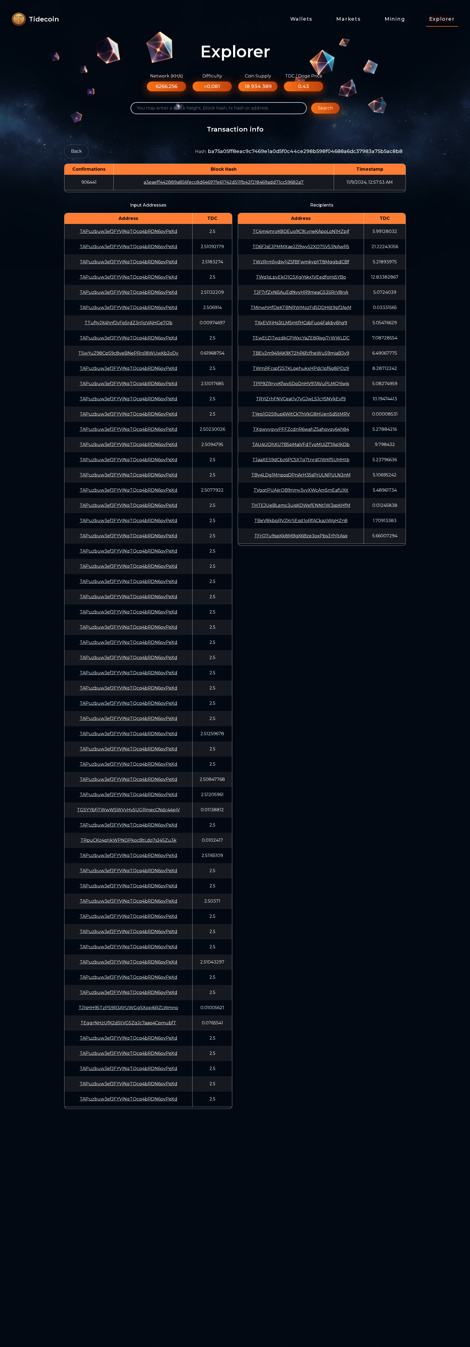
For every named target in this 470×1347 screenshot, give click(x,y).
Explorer (442, 19)
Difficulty (212, 76)
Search (325, 108)
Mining (395, 19)
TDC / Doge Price (303, 76)
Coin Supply (258, 76)
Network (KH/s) (166, 76)
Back (76, 151)
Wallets (301, 19)
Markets (348, 19)
